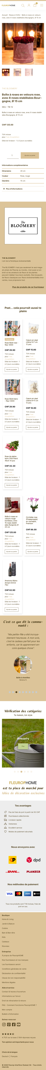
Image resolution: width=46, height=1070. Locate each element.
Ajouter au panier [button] (11, 369)
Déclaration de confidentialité (13, 973)
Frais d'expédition (12, 137)
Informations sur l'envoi (11, 996)
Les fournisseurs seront (11, 964)
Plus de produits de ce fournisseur (28, 287)
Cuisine (5, 928)
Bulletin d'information (10, 1014)
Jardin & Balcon (8, 924)
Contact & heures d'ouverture (14, 992)
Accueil (4, 15)
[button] (10, 692)
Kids (3, 937)
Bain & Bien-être (8, 933)
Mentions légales (8, 982)
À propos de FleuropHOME (12, 955)
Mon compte (7, 1010)
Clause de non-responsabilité (13, 978)
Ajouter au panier (30, 155)
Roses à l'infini (14, 15)
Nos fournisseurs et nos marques (15, 960)
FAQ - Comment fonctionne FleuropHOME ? (19, 1005)
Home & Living (7, 919)
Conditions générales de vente (14, 969)
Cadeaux (5, 942)
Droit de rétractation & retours (14, 1001)
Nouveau (5, 946)
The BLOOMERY (9, 88)
